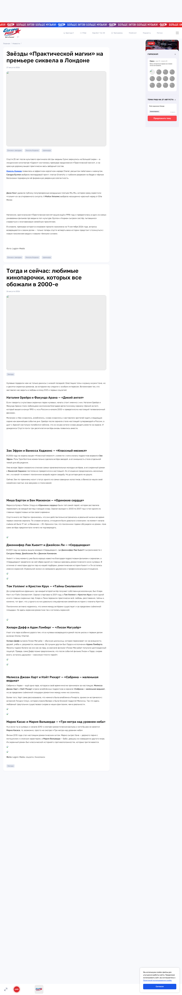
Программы (118, 33)
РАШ (84, 33)
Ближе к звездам (14, 150)
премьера (47, 150)
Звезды (10, 374)
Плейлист (133, 33)
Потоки (160, 33)
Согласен (160, 986)
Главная (6, 44)
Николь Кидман (32, 150)
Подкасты (147, 33)
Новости (16, 44)
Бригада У (70, 33)
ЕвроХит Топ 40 (98, 33)
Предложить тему (162, 118)
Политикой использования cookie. (157, 980)
